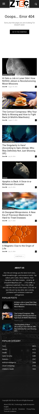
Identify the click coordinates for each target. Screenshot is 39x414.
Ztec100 (4, 86)
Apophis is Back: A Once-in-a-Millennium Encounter (17, 183)
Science (5, 178)
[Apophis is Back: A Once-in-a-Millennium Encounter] (19, 170)
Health (4, 108)
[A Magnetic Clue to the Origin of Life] (19, 234)
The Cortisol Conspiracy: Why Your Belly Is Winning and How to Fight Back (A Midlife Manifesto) (19, 114)
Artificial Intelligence (8, 74)
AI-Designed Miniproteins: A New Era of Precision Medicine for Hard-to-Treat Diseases (19, 215)
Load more (18, 256)
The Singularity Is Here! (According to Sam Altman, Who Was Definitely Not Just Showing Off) (18, 149)
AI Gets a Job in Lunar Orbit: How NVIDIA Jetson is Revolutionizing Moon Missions (19, 81)
